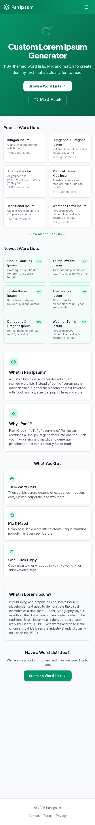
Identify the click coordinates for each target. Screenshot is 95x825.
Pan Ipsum (22, 7)
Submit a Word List (45, 676)
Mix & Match (50, 99)
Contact (34, 816)
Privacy (61, 816)
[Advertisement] (47, 744)
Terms (47, 816)
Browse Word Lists (45, 86)
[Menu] (86, 7)
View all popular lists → (47, 234)
